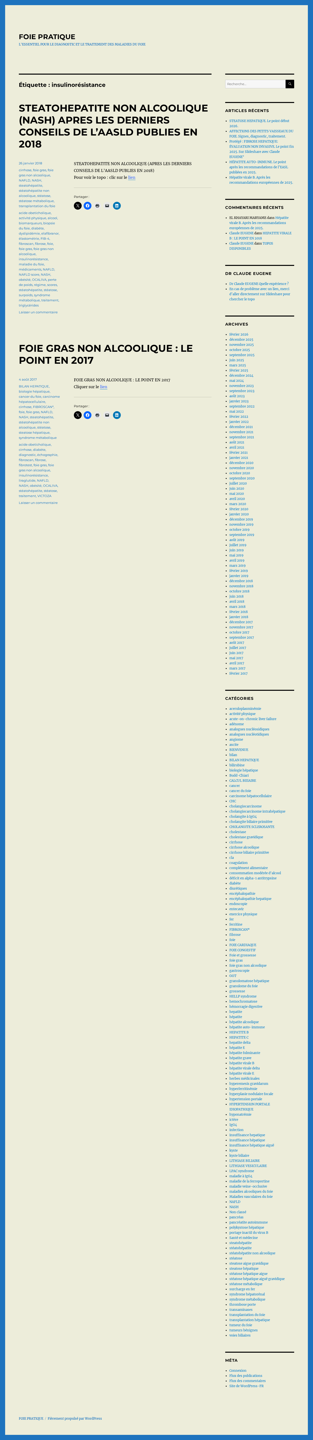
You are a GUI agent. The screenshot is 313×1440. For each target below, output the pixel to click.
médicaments (30, 269)
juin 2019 (236, 550)
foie (50, 244)
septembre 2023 (241, 391)
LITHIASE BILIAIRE (244, 1161)
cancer (234, 786)
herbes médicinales (244, 1079)
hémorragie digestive (245, 1007)
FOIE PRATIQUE (47, 37)
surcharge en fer (242, 1289)
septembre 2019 (241, 535)
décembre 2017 (241, 622)
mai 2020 (236, 494)
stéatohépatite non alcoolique (252, 1253)
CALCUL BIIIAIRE (242, 781)
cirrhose (25, 170)
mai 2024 (236, 381)
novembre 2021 (241, 432)
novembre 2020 (241, 468)
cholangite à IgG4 (243, 817)
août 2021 (236, 442)
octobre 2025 (239, 350)
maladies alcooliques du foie (251, 1192)
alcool (52, 218)
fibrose (40, 244)
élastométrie (29, 238)
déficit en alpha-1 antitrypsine (253, 878)
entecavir (236, 909)
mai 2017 (236, 658)
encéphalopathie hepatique (250, 899)
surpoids (26, 295)
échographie (47, 455)
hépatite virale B (241, 1063)
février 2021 (238, 453)
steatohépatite (30, 185)
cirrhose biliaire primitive (249, 852)
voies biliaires (240, 1335)
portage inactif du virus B (248, 1233)
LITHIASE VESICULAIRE (248, 1166)
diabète (37, 228)
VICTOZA (44, 496)
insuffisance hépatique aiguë (251, 1145)
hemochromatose (243, 1001)
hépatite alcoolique (244, 1022)
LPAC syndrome (241, 1171)
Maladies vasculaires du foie (251, 1197)
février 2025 (238, 370)
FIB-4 (45, 238)
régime (40, 285)
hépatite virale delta (244, 1068)
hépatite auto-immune (247, 1027)
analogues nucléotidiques (249, 734)
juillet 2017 (237, 648)
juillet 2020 (238, 483)
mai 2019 (236, 555)
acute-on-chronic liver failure (252, 719)
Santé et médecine (243, 1238)
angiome (236, 739)
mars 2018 (237, 607)
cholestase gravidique (246, 837)
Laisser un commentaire (38, 312)
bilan (233, 755)
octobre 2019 (239, 530)
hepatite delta (239, 1043)
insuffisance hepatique (247, 1135)
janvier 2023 (238, 401)
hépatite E (237, 1048)
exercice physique (243, 914)
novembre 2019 (241, 524)
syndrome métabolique (38, 438)
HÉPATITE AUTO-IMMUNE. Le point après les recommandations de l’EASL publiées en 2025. (258, 167)
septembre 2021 (241, 437)
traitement (49, 300)
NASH (36, 180)
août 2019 (237, 540)
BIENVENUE (238, 750)
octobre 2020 (239, 473)
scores (52, 285)
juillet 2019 (237, 545)
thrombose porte (242, 1305)
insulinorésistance (33, 259)
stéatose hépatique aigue (248, 1274)
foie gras (39, 170)
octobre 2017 (239, 632)
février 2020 (238, 509)
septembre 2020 (242, 478)
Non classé (237, 1212)
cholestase (237, 832)
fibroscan (26, 244)
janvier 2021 (238, 458)
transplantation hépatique (249, 1320)
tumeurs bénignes (243, 1330)
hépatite (235, 1017)
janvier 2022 (239, 422)
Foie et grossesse (242, 955)
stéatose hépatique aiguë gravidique (257, 1279)
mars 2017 (237, 668)
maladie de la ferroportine (249, 1181)
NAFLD (24, 180)
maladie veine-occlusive (248, 1186)
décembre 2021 (241, 427)
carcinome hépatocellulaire (250, 796)
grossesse (237, 991)
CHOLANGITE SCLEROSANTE (251, 827)
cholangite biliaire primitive (250, 822)
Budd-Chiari (239, 775)
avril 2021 (236, 447)
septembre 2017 (241, 637)
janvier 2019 (238, 576)
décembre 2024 (241, 376)
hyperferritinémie (243, 1089)
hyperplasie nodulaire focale (251, 1094)
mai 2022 (236, 411)
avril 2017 (236, 663)
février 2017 (238, 673)
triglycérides (29, 305)
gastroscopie (239, 971)
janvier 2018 (238, 617)
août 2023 (237, 396)
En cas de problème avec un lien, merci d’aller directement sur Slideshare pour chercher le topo (259, 294)
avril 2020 (237, 499)
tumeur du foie (240, 1325)
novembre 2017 (241, 627)
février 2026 (238, 334)
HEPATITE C (238, 1037)
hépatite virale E (241, 1073)
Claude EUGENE (241, 233)
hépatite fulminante (244, 1053)
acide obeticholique (35, 213)
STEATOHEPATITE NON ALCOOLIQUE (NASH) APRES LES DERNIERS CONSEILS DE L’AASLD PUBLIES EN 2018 (113, 126)
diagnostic (27, 455)
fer (231, 919)
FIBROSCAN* (43, 407)
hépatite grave (240, 1058)
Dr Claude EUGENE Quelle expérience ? (259, 284)
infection (236, 1130)
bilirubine (237, 765)
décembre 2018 (241, 581)
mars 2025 (237, 365)
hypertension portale (245, 1099)
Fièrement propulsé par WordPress (75, 1419)
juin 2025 (236, 360)
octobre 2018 (239, 591)
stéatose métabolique (36, 201)
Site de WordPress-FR (246, 1386)
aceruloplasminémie (245, 709)
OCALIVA (39, 280)
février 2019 (238, 571)
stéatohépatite (30, 290)
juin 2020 (236, 489)
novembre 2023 (241, 386)
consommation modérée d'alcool (255, 873)
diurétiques (238, 888)
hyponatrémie (240, 1114)
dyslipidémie (29, 233)
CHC (232, 801)
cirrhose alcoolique (244, 847)
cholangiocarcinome (245, 806)
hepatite (235, 1012)
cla (231, 858)
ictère (233, 1120)
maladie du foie (31, 264)
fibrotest (25, 465)
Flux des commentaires (247, 1381)
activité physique (32, 218)
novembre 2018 (241, 586)
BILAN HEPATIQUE (34, 386)
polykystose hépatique (246, 1227)
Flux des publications (245, 1376)
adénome (236, 724)
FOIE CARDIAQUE (242, 945)
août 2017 (236, 643)
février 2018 (238, 612)
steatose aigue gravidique (248, 1263)
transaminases (241, 1310)
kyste (233, 1150)
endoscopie (238, 904)
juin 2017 (236, 653)
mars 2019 (237, 566)
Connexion (237, 1371)
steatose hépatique (34, 432)
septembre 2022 (242, 406)
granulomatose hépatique (249, 981)
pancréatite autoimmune (248, 1222)
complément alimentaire (248, 868)
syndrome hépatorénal (247, 1294)
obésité (25, 280)
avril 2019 (237, 560)
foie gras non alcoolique (248, 966)
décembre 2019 (241, 519)
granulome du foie (243, 986)
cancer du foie (30, 396)
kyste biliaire (239, 1156)
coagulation (238, 863)
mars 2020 (237, 504)
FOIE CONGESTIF (242, 950)
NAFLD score (29, 274)
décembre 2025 (241, 340)
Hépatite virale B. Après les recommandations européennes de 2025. (259, 223)
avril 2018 (236, 602)
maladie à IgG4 (240, 1176)
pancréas (236, 1217)
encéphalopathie (242, 894)
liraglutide (27, 480)
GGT (232, 976)
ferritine (235, 924)
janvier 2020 (239, 514)
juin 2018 (236, 596)
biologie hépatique (34, 391)
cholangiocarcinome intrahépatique (257, 811)
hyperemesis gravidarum (248, 1084)
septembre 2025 (242, 355)
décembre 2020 (241, 463)
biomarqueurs (30, 223)
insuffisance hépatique (247, 1140)
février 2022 (238, 417)
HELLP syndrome (243, 996)
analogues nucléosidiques (249, 729)
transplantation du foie (37, 206)
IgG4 (233, 1125)
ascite (233, 745)
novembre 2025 (241, 345)
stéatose (43, 196)
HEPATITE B (239, 1032)
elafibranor (50, 233)
